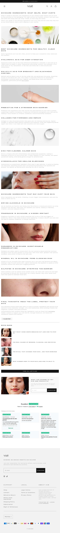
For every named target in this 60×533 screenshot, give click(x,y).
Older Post (7, 319)
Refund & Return (10, 495)
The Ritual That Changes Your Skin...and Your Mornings (35, 351)
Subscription (8, 504)
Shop (5, 490)
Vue (29, 528)
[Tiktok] (7, 476)
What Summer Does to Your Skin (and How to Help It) (34, 361)
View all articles (30, 371)
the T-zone (25, 80)
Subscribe (52, 390)
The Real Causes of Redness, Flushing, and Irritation (34, 342)
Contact (6, 492)
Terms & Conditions (28, 492)
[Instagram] (4, 476)
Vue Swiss (51, 311)
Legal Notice (25, 490)
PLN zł (7, 516)
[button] (12, 485)
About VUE (44, 484)
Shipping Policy (9, 501)
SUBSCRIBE (40, 470)
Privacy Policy (26, 495)
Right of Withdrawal (11, 507)
